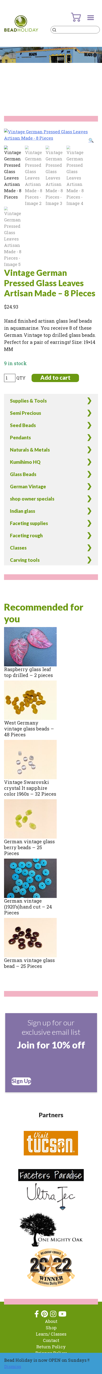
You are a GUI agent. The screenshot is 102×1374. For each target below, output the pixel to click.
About (51, 1321)
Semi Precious (25, 413)
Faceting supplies (29, 523)
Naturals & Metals (30, 450)
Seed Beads (23, 425)
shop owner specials (32, 498)
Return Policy (51, 1347)
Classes (18, 547)
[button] (91, 140)
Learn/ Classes (51, 1334)
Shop (51, 1327)
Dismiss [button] (12, 1366)
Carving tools (25, 560)
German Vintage (28, 486)
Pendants (20, 437)
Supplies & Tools (28, 401)
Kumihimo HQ (25, 462)
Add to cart (55, 377)
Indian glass (22, 511)
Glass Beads (23, 474)
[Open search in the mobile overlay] (75, 29)
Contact (51, 1340)
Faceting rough (26, 535)
